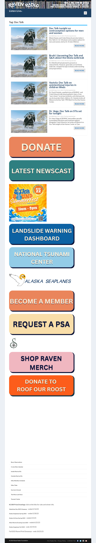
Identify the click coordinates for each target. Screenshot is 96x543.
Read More (79, 46)
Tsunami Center (15, 499)
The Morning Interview (70, 36)
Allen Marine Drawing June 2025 (18, 522)
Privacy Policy (62, 541)
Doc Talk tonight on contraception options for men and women (66, 30)
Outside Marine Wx (16, 476)
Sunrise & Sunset (16, 490)
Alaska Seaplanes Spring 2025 (18, 513)
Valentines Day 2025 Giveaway (18, 509)
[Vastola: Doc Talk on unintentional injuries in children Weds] (29, 93)
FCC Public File (51, 541)
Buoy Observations (16, 462)
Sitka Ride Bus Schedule (18, 480)
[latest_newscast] (42, 181)
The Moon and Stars (17, 494)
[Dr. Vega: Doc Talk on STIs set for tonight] (29, 121)
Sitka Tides (14, 485)
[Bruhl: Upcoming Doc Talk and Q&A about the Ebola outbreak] (29, 66)
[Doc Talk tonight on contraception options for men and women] (29, 38)
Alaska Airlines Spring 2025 (17, 518)
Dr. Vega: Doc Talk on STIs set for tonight (65, 112)
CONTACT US (71, 541)
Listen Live (15, 10)
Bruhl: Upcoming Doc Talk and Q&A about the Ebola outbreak (66, 56)
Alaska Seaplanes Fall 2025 (17, 527)
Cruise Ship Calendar (17, 467)
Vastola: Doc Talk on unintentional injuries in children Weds (62, 85)
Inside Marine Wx (16, 471)
